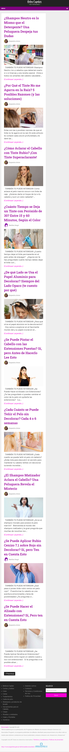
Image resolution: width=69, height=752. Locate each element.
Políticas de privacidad (56, 739)
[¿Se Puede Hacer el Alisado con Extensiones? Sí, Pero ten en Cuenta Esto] (23, 639)
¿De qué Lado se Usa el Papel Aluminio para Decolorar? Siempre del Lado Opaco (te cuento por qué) (21, 281)
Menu (3, 8)
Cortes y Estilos (8, 688)
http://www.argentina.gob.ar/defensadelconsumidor (17, 747)
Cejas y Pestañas (9, 717)
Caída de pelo (8, 699)
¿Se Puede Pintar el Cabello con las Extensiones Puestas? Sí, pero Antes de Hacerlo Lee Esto (23, 348)
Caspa (5, 712)
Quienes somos (30, 686)
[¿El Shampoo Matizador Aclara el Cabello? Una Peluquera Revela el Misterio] (23, 507)
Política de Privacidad (33, 696)
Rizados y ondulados (10, 714)
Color (5, 691)
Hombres (6, 720)
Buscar (56, 695)
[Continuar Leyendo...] (13, 79)
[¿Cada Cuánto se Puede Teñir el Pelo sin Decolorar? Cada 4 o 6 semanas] (23, 442)
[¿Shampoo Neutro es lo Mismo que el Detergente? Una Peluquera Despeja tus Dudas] (23, 55)
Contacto (28, 688)
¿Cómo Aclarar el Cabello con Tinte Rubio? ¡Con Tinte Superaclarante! (23, 152)
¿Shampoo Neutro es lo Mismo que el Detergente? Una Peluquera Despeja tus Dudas (21, 27)
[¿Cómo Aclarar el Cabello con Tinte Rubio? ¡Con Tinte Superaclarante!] (23, 176)
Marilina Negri (14, 225)
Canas (5, 694)
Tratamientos (7, 696)
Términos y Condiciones (40, 739)
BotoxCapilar (5, 727)
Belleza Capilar (8, 686)
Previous (10, 674)
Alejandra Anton (14, 41)
